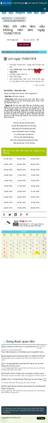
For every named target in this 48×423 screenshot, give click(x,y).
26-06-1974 (21, 202)
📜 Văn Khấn (5, 3)
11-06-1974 (21, 175)
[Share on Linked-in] (15, 214)
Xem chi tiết (39, 85)
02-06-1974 (21, 159)
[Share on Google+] (21, 214)
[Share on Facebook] (4, 214)
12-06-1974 (35, 175)
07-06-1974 (8, 170)
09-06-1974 (35, 170)
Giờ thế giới (19, 3)
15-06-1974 (35, 180)
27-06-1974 (35, 202)
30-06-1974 (35, 208)
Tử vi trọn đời (19, 18)
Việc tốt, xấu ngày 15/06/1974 (14, 21)
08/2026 (24, 232)
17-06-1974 (21, 186)
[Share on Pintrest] (27, 214)
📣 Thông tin (41, 3)
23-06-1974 (21, 197)
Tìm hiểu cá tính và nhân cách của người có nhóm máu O (23, 375)
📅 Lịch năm (30, 3)
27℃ (16, 224)
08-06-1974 (21, 170)
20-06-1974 (21, 191)
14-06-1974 (21, 180)
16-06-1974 (8, 186)
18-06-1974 (35, 186)
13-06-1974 (8, 180)
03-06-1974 (35, 159)
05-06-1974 (21, 164)
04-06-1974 (8, 164)
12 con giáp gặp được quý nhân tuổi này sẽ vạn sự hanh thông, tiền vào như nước (23, 369)
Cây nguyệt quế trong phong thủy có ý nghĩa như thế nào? (22, 359)
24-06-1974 (35, 197)
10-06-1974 (8, 175)
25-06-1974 (8, 202)
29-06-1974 (21, 208)
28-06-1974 (8, 208)
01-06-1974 (8, 159)
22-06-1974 (8, 197)
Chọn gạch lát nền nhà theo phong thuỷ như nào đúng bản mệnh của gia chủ (23, 391)
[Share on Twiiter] (9, 214)
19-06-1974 (8, 191)
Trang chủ (7, 18)
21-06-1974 (35, 191)
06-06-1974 (35, 164)
